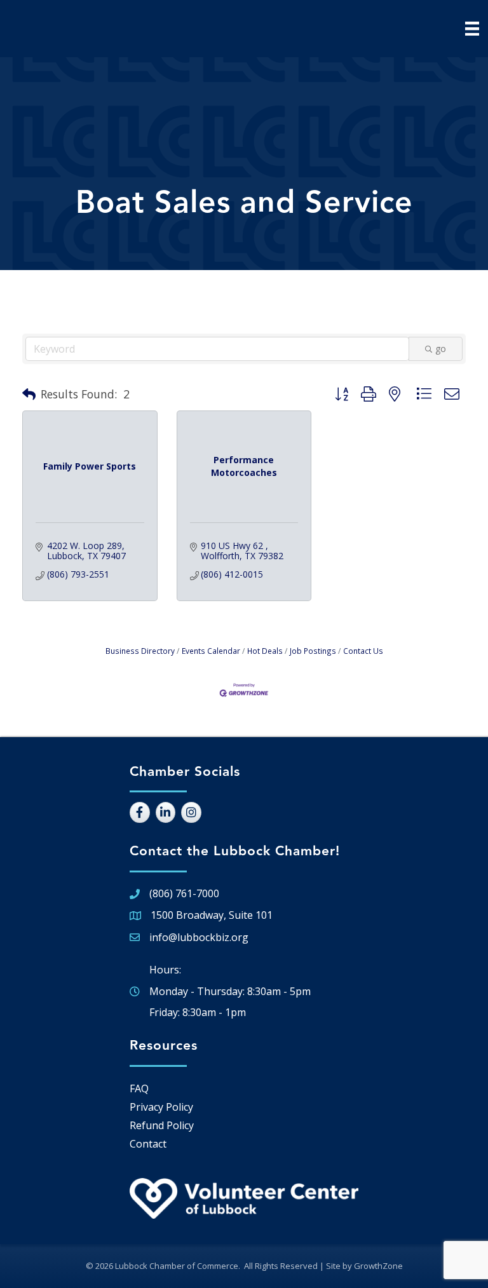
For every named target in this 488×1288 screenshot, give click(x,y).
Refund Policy (162, 1125)
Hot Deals (265, 651)
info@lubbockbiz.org (198, 937)
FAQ (139, 1088)
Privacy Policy (161, 1107)
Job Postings (313, 651)
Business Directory (140, 651)
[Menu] (472, 28)
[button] (29, 394)
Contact (148, 1144)
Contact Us (363, 651)
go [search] (440, 348)
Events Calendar (211, 651)
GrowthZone (378, 1265)
